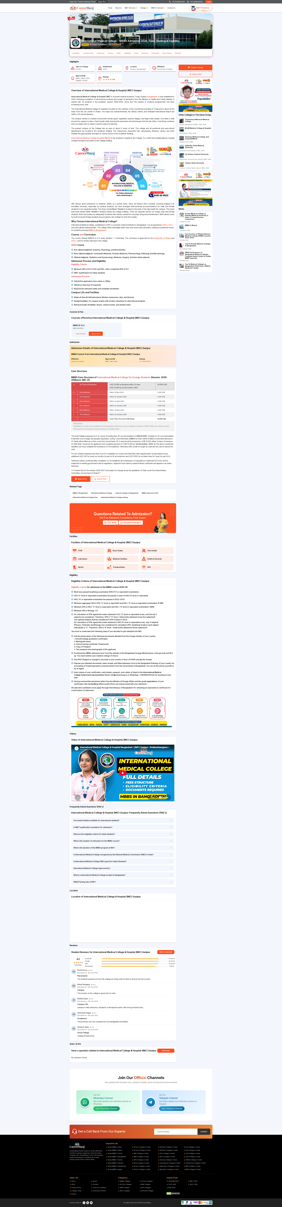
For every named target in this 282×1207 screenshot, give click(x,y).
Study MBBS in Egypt (115, 1169)
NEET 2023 (193, 1181)
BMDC (165, 225)
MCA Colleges (125, 1191)
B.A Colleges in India (193, 1147)
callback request (131, 523)
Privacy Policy (76, 1187)
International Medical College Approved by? (91, 868)
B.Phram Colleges (147, 1191)
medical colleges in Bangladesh (126, 493)
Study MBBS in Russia (115, 1160)
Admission (100, 53)
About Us (118, 8)
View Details (80, 334)
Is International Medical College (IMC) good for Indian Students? (99, 861)
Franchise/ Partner (99, 1191)
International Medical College (101, 493)
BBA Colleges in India (141, 1153)
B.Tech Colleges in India (142, 1147)
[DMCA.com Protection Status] (173, 1193)
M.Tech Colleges (126, 1184)
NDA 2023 (171, 1187)
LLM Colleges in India (193, 1156)
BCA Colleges (146, 1187)
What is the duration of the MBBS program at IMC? (94, 848)
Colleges (143, 8)
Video (136, 53)
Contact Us (171, 8)
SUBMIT (203, 1132)
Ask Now (166, 1051)
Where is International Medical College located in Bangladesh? (99, 875)
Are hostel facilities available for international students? (96, 820)
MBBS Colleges (125, 1181)
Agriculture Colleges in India (169, 1166)
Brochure (145, 53)
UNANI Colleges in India (194, 1160)
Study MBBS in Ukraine (115, 1163)
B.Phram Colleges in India (168, 1147)
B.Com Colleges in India (142, 1166)
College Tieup (76, 1191)
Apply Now (102, 2)
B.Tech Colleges (147, 1181)
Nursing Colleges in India (168, 1160)
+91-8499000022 (196, 2)
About (95, 1181)
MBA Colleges (125, 1187)
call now (111, 523)
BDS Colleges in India (193, 1166)
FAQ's (119, 53)
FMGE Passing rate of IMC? (84, 882)
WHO (170, 225)
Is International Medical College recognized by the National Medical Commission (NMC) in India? (113, 854)
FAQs (73, 1184)
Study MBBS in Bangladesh (117, 1156)
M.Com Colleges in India (142, 1169)
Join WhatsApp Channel (106, 1108)
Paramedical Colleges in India (170, 1163)
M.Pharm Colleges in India (169, 1150)
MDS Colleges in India (193, 1169)
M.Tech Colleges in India (142, 1150)
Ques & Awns (167, 53)
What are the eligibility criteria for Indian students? (94, 834)
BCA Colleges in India (141, 1160)
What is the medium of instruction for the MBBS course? (96, 841)
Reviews (178, 53)
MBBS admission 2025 (150, 493)
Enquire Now (101, 479)
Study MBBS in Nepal (115, 1150)
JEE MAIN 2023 (173, 1181)
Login (209, 2)
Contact (95, 1184)
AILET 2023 (194, 1184)
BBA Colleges (146, 1184)
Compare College (196, 67)
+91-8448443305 (178, 2)
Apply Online (82, 479)
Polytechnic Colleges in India (196, 1163)
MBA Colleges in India (141, 1156)
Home (110, 8)
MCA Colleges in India (141, 1163)
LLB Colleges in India (193, 1153)
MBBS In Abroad (157, 8)
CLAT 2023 (172, 1184)
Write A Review (166, 952)
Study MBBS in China (115, 1153)
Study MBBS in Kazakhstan (117, 1166)
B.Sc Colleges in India (167, 1153)
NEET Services (130, 8)
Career (73, 1194)
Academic (76, 53)
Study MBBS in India (114, 1147)
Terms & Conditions (99, 1187)
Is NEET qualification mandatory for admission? (92, 827)
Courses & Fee (88, 53)
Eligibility (127, 53)
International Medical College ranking (114, 497)
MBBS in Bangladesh (80, 493)
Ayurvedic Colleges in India (169, 1169)
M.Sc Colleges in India (167, 1156)
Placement (155, 53)
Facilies (110, 53)
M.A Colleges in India (193, 1150)
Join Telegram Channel (172, 1108)
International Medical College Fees (85, 497)
